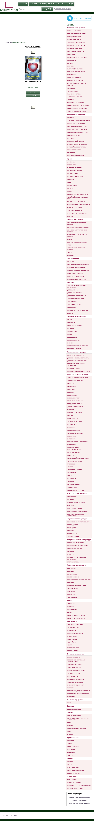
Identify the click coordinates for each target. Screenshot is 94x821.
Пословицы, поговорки (75, 770)
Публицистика (73, 562)
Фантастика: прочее (74, 97)
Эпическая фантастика (76, 103)
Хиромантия (72, 597)
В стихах (70, 328)
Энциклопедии (73, 536)
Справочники (72, 533)
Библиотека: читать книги (79, 803)
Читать (33, 96)
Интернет (71, 499)
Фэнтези (70, 100)
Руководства (72, 528)
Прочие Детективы (74, 150)
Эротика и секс (72, 651)
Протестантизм (73, 577)
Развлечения (72, 636)
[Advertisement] (33, 27)
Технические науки (74, 461)
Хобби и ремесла (73, 648)
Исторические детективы (76, 126)
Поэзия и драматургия (76, 316)
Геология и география (75, 401)
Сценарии (71, 752)
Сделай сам (71, 642)
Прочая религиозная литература (79, 580)
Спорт (69, 645)
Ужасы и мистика (74, 94)
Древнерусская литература (77, 361)
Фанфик (70, 734)
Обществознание (73, 430)
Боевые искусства (74, 782)
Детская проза (72, 290)
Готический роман (74, 39)
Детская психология (75, 407)
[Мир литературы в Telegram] (79, 21)
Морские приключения (76, 267)
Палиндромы (72, 337)
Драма (69, 743)
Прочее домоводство (75, 633)
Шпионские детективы (75, 156)
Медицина (71, 427)
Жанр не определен (75, 700)
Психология (71, 445)
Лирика (70, 334)
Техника (70, 706)
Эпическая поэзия (74, 349)
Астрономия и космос (75, 380)
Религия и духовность (76, 565)
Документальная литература (79, 540)
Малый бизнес (72, 676)
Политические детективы (77, 144)
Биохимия (71, 389)
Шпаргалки (71, 478)
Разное (69, 703)
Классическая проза (75, 171)
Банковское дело (73, 657)
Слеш (69, 245)
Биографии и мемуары (75, 543)
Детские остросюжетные (76, 296)
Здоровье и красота (74, 627)
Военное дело (72, 776)
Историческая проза (75, 168)
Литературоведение (74, 421)
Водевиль (71, 741)
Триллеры (71, 153)
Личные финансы (73, 673)
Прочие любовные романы (77, 242)
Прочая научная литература (77, 442)
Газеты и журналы (74, 715)
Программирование (74, 508)
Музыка (70, 726)
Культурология (72, 418)
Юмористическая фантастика (78, 105)
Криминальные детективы (77, 132)
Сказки (70, 313)
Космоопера (71, 60)
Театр (69, 731)
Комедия (70, 606)
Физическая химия (74, 470)
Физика (70, 467)
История (70, 415)
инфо (70, 4)
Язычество (71, 594)
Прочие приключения (75, 276)
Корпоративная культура (76, 670)
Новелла (70, 179)
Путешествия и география (76, 279)
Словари (70, 531)
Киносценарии (73, 746)
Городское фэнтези (74, 37)
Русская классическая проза (78, 194)
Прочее (70, 712)
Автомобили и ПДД (74, 709)
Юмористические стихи (76, 618)
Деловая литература (75, 654)
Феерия (70, 216)
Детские (70, 282)
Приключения (73, 258)
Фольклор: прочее (73, 773)
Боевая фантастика (74, 31)
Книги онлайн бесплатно (79, 798)
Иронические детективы (76, 123)
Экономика (71, 697)
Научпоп (70, 554)
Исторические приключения (78, 264)
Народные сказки (74, 767)
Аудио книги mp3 (79, 800)
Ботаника (70, 392)
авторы (51, 4)
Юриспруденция (73, 484)
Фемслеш (70, 255)
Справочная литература (77, 519)
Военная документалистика (78, 546)
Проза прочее (72, 185)
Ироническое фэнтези (75, 48)
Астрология (71, 568)
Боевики (70, 118)
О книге (33, 92)
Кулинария (71, 630)
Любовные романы (75, 219)
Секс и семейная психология (78, 458)
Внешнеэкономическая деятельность (76, 660)
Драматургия (72, 331)
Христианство (72, 588)
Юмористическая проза (76, 615)
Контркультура (72, 173)
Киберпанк (71, 54)
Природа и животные (75, 273)
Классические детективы (77, 129)
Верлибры (71, 322)
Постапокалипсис (74, 78)
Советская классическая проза (79, 204)
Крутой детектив (73, 135)
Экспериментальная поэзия (77, 346)
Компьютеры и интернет (77, 493)
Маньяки (70, 138)
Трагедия (70, 755)
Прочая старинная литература (78, 371)
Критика (70, 551)
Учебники (71, 464)
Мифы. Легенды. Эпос (75, 368)
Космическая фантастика (77, 57)
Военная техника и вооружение (79, 785)
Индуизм (70, 571)
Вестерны (70, 261)
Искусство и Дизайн (74, 548)
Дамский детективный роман (78, 120)
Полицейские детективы (76, 147)
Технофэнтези (72, 91)
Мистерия (71, 749)
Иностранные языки (74, 412)
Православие (72, 574)
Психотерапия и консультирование (74, 448)
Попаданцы (71, 75)
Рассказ (70, 188)
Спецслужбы (72, 779)
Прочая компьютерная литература (75, 515)
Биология (70, 383)
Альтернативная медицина (77, 377)
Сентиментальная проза (76, 201)
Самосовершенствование (76, 586)
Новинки (61, 4)
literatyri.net (13, 815)
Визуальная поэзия (74, 325)
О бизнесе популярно (75, 682)
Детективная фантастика (76, 42)
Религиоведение (73, 452)
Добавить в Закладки (62, 9)
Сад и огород (72, 639)
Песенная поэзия (73, 340)
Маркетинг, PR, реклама (76, 679)
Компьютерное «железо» (76, 502)
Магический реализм (75, 176)
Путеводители (72, 525)
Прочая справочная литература (79, 522)
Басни (69, 319)
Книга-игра (71, 307)
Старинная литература (76, 352)
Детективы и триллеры (76, 115)
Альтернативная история (76, 111)
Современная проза (74, 207)
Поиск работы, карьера (75, 685)
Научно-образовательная (77, 374)
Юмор (69, 600)
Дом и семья (72, 621)
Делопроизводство (74, 667)
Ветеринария (72, 395)
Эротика (70, 252)
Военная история (73, 398)
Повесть (70, 182)
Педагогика (71, 436)
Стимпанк (71, 88)
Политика (71, 439)
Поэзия (70, 343)
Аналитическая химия (76, 490)
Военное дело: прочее (75, 788)
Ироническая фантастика (77, 45)
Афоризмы (71, 162)
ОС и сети (70, 505)
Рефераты (70, 455)
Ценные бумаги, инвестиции (78, 694)
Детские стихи (72, 301)
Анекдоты (71, 603)
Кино (69, 723)
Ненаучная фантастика (76, 72)
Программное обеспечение (77, 511)
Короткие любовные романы (77, 227)
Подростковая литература (76, 729)
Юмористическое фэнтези (77, 108)
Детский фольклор (74, 304)
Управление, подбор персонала (79, 691)
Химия (69, 475)
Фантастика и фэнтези (76, 28)
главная (23, 4)
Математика (72, 424)
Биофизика (71, 386)
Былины (70, 761)
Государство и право (74, 404)
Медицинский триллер (76, 141)
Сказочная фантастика (76, 80)
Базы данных (72, 496)
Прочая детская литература (77, 310)
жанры (33, 4)
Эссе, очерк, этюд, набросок (77, 213)
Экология (70, 481)
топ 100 (42, 4)
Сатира (69, 612)
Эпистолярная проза (75, 210)
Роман (69, 191)
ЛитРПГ (70, 63)
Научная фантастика (75, 69)
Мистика (70, 66)
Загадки (70, 764)
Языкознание (72, 487)
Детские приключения (76, 299)
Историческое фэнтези (75, 51)
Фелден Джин (33, 87)
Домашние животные (75, 624)
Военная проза (72, 165)
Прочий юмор (72, 609)
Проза (69, 159)
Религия (70, 583)
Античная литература (75, 355)
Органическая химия (75, 433)
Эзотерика (71, 591)
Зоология (70, 410)
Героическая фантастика (76, 34)
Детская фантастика (75, 293)
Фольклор (71, 758)
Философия (71, 473)
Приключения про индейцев (78, 270)
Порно (69, 239)
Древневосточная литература (78, 358)
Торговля (70, 688)
